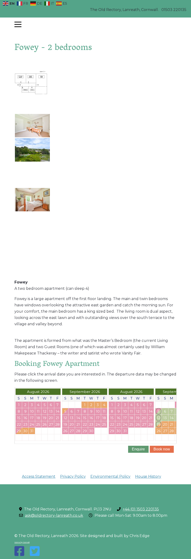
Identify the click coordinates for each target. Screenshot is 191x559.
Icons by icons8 (22, 542)
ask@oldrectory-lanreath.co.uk (54, 515)
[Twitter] (35, 551)
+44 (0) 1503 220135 (141, 509)
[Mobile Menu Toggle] (17, 24)
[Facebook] (19, 551)
